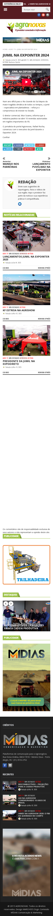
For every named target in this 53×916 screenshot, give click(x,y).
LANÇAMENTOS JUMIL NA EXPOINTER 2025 (26, 258)
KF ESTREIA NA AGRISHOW (19, 310)
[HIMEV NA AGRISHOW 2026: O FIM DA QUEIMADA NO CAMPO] (9, 815)
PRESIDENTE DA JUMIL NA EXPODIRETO (19, 362)
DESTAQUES (36, 60)
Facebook (19, 145)
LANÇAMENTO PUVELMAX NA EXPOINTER (41, 165)
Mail (40, 149)
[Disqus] (26, 417)
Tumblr (18, 149)
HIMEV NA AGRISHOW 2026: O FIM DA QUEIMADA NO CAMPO (34, 814)
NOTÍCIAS (5, 62)
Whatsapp (7, 145)
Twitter (30, 145)
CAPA (31, 60)
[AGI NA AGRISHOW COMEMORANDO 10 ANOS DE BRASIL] (9, 800)
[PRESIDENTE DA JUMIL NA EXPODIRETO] (26, 340)
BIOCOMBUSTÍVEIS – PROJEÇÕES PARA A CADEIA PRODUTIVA (24, 627)
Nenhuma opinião (14, 62)
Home (5, 49)
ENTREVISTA (44, 60)
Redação (8, 60)
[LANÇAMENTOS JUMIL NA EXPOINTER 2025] (26, 236)
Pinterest (30, 149)
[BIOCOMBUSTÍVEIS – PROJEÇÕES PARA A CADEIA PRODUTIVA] (26, 616)
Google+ (41, 145)
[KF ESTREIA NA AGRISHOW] (26, 289)
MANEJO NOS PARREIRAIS (11, 164)
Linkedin (9, 149)
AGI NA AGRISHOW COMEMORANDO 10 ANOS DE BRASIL (32, 800)
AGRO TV (12, 49)
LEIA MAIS (6, 268)
